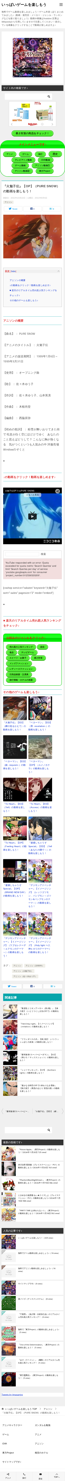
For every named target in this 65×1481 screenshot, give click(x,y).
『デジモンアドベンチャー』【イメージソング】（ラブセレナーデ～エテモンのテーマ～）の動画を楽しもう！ (14, 947)
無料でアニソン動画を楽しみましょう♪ (36, 1270)
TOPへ (57, 1477)
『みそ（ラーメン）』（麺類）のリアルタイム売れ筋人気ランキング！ (39, 1362)
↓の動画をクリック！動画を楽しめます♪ (30, 285)
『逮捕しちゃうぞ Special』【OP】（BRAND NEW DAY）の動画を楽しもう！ (15, 890)
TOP (21, 1409)
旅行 (24, 1478)
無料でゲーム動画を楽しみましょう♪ (39, 1253)
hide (13, 271)
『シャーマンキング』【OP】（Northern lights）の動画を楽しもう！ (38, 1071)
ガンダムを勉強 (42, 1425)
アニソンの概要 (18, 280)
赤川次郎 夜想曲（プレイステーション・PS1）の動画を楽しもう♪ (39, 1166)
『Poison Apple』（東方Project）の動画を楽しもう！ (39, 1151)
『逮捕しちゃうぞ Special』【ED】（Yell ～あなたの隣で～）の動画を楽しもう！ (40, 847)
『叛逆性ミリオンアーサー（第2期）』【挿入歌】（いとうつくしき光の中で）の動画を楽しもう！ (39, 1011)
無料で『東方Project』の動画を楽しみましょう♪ (38, 1331)
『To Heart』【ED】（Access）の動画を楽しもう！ (40, 807)
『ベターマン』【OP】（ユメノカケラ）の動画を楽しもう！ (39, 766)
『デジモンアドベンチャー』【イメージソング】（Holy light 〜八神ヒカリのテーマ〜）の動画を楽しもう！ (39, 945)
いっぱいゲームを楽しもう (24, 5)
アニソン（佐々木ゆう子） (25, 976)
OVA (4, 1443)
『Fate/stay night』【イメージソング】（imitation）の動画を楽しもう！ (37, 1025)
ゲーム (5, 1434)
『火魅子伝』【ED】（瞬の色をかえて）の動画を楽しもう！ (14, 726)
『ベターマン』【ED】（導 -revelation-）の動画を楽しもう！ (40, 726)
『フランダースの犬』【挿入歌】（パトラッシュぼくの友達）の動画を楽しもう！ (39, 1040)
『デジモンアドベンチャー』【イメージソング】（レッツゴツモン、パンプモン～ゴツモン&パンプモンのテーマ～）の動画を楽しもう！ (39, 896)
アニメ (38, 1434)
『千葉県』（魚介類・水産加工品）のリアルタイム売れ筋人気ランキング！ (39, 1316)
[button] (32, 57)
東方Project (8, 1452)
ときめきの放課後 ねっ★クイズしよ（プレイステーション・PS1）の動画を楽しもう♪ (39, 1198)
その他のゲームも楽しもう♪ (24, 300)
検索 (43, 554)
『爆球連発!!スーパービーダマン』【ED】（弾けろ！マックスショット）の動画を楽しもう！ (39, 1057)
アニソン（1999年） (35, 966)
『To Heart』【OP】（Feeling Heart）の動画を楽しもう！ (15, 846)
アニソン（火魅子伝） (23, 971)
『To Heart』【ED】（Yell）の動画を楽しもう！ (14, 807)
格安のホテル (41, 1452)
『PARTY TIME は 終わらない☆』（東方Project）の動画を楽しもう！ (39, 1212)
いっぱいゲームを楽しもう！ (36, 1238)
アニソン (8, 202)
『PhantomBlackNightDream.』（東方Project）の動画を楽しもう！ (39, 1182)
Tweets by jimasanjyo (12, 1394)
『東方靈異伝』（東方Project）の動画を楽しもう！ (38, 1377)
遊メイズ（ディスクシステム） (36, 1299)
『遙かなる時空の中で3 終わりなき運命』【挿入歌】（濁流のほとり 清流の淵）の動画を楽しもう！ (39, 1088)
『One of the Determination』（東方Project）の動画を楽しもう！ (38, 1346)
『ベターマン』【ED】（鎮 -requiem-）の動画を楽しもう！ (15, 765)
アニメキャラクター (12, 1425)
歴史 (40, 1479)
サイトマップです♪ (31, 1283)
